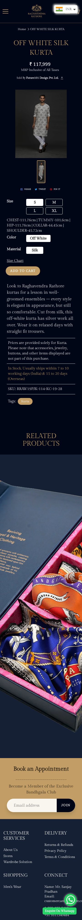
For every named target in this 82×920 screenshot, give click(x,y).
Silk (35, 250)
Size (10, 201)
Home (22, 29)
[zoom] (41, 124)
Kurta (25, 401)
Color (11, 237)
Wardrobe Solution (17, 862)
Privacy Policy (55, 851)
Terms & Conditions (59, 857)
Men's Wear (12, 887)
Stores (8, 856)
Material (14, 249)
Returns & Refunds (58, 845)
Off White (38, 238)
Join (66, 805)
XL (54, 211)
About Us (10, 850)
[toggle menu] (5, 11)
